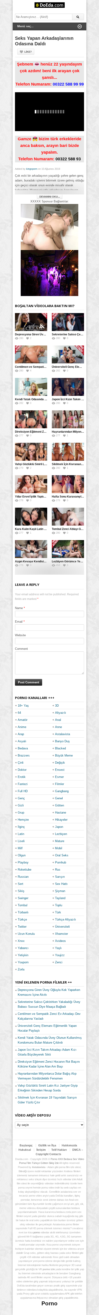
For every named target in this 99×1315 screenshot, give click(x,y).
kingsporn (31, 168)
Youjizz (60, 955)
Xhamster (61, 933)
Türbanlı (23, 912)
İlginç (21, 827)
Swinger (23, 898)
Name (19, 608)
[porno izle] (49, 273)
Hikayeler (61, 819)
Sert (20, 884)
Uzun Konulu (26, 933)
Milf (20, 848)
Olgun (22, 855)
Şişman (60, 891)
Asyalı (22, 741)
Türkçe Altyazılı (65, 919)
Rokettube (24, 869)
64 (19, 712)
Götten (59, 805)
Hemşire (23, 819)
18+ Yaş (23, 705)
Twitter (22, 926)
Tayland (60, 898)
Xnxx (21, 941)
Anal (58, 720)
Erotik (22, 777)
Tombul (22, 905)
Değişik (60, 762)
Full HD (23, 791)
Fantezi (23, 784)
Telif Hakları (59, 1149)
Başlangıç (26, 1145)
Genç (21, 798)
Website (20, 635)
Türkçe (22, 919)
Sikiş (21, 891)
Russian (23, 876)
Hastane (60, 812)
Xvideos (60, 941)
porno (36, 1232)
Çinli (20, 762)
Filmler (59, 784)
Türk (58, 912)
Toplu (58, 905)
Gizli (21, 805)
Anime (22, 727)
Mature (59, 841)
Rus (57, 869)
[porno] (49, 227)
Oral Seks (61, 855)
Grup (21, 812)
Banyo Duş (62, 741)
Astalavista (62, 734)
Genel (59, 798)
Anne (58, 727)
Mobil (58, 848)
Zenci (58, 962)
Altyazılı (60, 712)
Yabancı (23, 948)
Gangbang (62, 791)
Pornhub (60, 862)
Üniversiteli (62, 926)
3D (57, 705)
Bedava (23, 748)
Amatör (22, 720)
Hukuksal (24, 1149)
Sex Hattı (61, 884)
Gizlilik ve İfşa (47, 1145)
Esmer (59, 777)
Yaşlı (58, 948)
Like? (28, 51)
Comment (21, 648)
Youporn (23, 962)
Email (19, 621)
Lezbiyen (61, 834)
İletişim (41, 1149)
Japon (59, 827)
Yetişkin (23, 955)
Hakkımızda (69, 1145)
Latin (21, 834)
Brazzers (24, 755)
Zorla (21, 969)
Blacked (60, 748)
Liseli (21, 841)
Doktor (22, 769)
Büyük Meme (64, 755)
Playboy (23, 862)
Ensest (59, 769)
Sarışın (60, 876)
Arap (21, 734)
